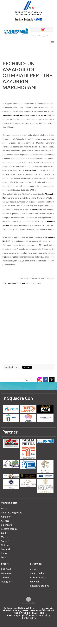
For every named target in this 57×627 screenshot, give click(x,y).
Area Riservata (38, 577)
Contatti (5, 553)
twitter (38, 29)
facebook (32, 29)
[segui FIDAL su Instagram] (39, 379)
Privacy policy (43, 615)
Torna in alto (28, 603)
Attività (5, 520)
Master (5, 537)
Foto (3, 557)
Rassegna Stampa (39, 585)
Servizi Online (37, 573)
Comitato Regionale (11, 512)
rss (49, 29)
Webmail (34, 581)
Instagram (6, 581)
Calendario (6, 524)
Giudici (4, 533)
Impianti (5, 549)
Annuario (6, 516)
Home (4, 508)
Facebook (6, 573)
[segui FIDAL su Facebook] (45, 379)
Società (5, 541)
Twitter (5, 577)
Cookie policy (29, 618)
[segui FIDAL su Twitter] (52, 379)
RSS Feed (6, 569)
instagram (43, 29)
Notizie (5, 545)
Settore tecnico (9, 529)
